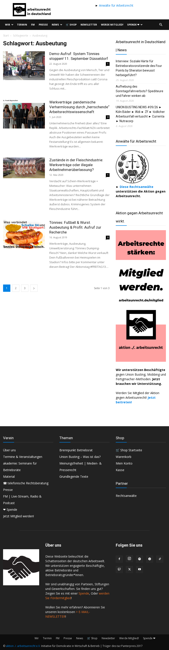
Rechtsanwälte (126, 496)
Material (9, 476)
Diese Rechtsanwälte (136, 187)
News (55, 24)
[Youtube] (139, 569)
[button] (160, 25)
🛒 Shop (71, 24)
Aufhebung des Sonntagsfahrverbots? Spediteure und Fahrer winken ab (139, 91)
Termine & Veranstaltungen (22, 457)
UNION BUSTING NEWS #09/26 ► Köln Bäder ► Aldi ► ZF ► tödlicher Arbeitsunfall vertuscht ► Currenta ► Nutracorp (140, 114)
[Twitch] (119, 569)
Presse (43, 24)
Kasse (120, 470)
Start (6, 35)
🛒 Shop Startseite (129, 450)
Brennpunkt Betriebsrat (76, 450)
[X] (129, 569)
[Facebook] (119, 559)
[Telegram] (149, 559)
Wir (7, 24)
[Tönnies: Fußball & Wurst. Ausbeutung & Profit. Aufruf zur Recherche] (24, 234)
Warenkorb (123, 457)
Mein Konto (124, 463)
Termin (22, 24)
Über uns (9, 450)
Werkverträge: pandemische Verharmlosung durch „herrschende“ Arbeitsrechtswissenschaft (79, 107)
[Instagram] (129, 558)
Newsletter (89, 24)
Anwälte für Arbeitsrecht (115, 5)
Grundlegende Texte (73, 476)
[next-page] (34, 288)
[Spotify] (139, 559)
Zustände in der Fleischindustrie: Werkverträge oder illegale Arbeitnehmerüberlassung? (76, 165)
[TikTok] (159, 559)
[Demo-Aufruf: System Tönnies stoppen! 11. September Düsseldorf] (24, 65)
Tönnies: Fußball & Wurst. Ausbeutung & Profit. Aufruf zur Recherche (75, 227)
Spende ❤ (133, 24)
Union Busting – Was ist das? (80, 457)
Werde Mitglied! (112, 24)
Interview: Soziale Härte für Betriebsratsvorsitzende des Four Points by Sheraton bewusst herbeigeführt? (139, 68)
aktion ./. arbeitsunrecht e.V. (23, 646)
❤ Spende (10, 509)
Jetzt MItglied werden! (18, 516)
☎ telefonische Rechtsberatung (25, 483)
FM (33, 24)
